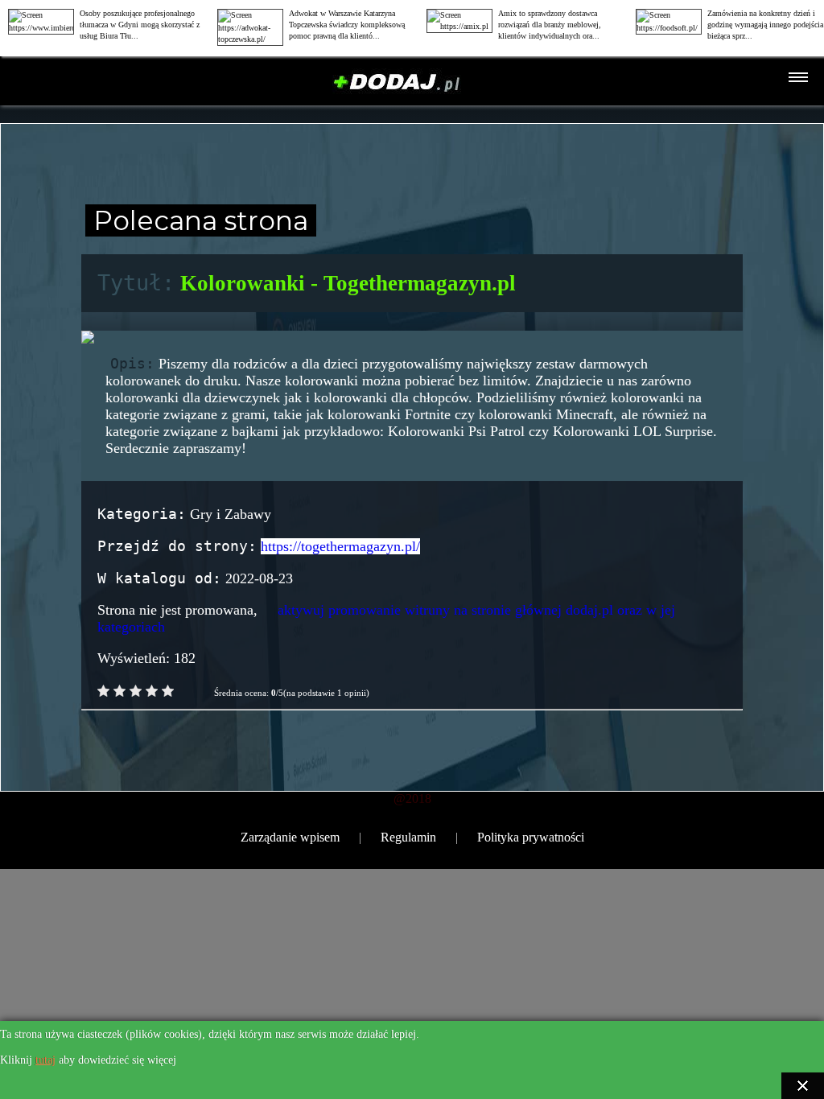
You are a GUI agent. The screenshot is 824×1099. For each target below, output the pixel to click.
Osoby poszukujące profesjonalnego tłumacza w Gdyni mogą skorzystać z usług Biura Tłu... (140, 24)
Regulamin (408, 837)
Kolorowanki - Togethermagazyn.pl (348, 283)
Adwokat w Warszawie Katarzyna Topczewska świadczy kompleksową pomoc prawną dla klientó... (347, 24)
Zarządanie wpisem (290, 837)
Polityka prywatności (530, 837)
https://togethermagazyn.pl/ (340, 546)
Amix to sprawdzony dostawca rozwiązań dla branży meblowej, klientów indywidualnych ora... (549, 24)
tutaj (45, 1060)
